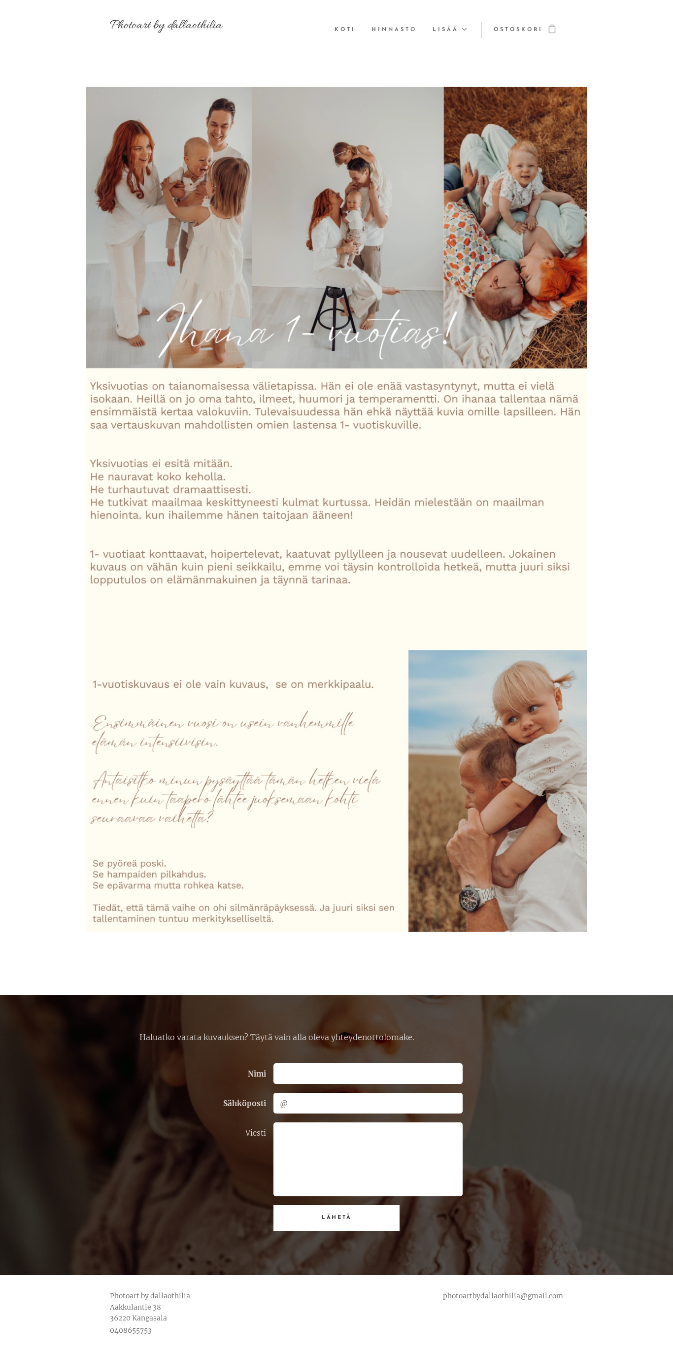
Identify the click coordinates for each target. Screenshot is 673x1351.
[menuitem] (348, 30)
